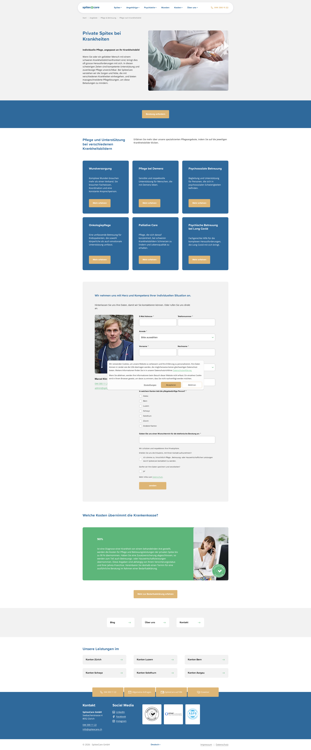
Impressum (206, 744)
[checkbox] (177, 411)
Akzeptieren (171, 385)
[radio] (177, 396)
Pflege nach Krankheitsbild (130, 18)
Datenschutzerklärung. (182, 370)
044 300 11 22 (221, 8)
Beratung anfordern (155, 114)
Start (84, 18)
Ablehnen (192, 385)
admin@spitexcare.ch (106, 388)
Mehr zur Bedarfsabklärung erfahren (155, 594)
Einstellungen (150, 385)
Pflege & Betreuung (108, 18)
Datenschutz (157, 477)
